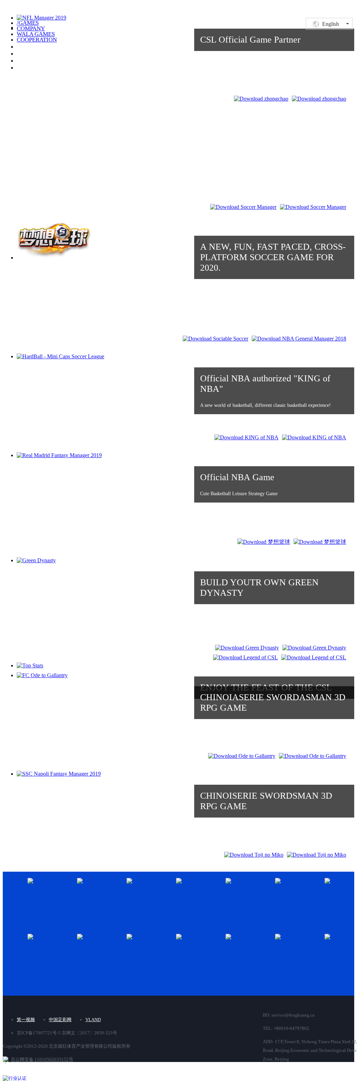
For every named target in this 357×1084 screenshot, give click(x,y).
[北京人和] (98, 899)
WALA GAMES (36, 34)
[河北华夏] (296, 899)
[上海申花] (147, 955)
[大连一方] (147, 899)
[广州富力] (197, 899)
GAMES (28, 23)
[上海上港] (98, 955)
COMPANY (31, 28)
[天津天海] (296, 955)
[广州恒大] (246, 899)
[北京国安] (48, 899)
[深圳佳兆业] (197, 955)
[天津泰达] (246, 955)
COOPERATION (37, 39)
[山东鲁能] (48, 955)
